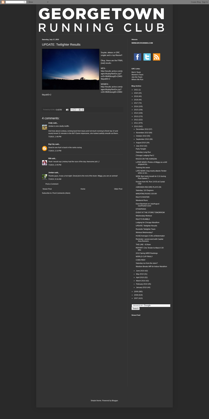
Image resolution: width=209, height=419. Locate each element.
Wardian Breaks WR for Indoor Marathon (151, 267)
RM (49, 158)
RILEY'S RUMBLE (143, 219)
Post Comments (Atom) (61, 193)
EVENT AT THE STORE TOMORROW (150, 212)
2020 (136, 93)
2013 (136, 116)
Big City (51, 144)
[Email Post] (67, 109)
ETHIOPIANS (141, 209)
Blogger (115, 401)
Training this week (143, 168)
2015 (136, 110)
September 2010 (142, 139)
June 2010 (140, 271)
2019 (136, 96)
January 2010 (141, 287)
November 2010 (142, 133)
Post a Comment (51, 184)
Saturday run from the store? (147, 263)
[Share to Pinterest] (82, 109)
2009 (136, 292)
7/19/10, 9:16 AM (54, 179)
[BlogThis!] (74, 109)
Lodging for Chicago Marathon (147, 222)
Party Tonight (141, 149)
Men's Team (136, 72)
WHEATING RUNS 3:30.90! (146, 194)
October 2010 (141, 136)
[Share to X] (77, 109)
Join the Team (137, 77)
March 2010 (141, 281)
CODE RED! (140, 260)
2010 (136, 126)
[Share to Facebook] (79, 109)
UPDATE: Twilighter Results (146, 226)
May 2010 (140, 274)
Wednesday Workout (144, 216)
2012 (136, 120)
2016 (136, 106)
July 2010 (140, 146)
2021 (136, 90)
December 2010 (142, 129)
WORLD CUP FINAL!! (144, 257)
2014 (136, 113)
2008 (136, 295)
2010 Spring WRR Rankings (147, 253)
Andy (50, 123)
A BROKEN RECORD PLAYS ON (148, 187)
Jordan (51, 173)
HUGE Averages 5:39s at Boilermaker (150, 236)
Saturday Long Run (143, 152)
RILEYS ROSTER (142, 197)
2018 (136, 100)
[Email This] (71, 109)
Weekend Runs (142, 200)
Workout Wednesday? (144, 232)
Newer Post (47, 189)
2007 (136, 298)
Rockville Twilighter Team (145, 229)
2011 (136, 123)
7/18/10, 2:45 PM (54, 165)
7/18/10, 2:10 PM (54, 151)
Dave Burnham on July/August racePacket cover (147, 205)
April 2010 (140, 277)
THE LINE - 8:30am (143, 245)
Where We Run (137, 80)
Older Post (118, 189)
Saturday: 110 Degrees (145, 190)
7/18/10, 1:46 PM (54, 137)
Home (83, 189)
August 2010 (141, 143)
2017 (136, 103)
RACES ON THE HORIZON (146, 159)
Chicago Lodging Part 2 (145, 155)
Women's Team (137, 75)
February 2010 (142, 284)
